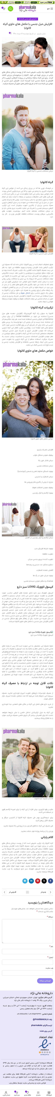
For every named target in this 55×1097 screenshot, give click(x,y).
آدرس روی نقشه (46, 1031)
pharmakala (36, 1025)
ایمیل (50, 957)
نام (51, 946)
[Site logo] (27, 8)
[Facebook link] (50, 881)
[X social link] (44, 881)
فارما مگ (21, 19)
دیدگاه (50, 917)
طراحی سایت (41, 1083)
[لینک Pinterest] (37, 881)
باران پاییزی (41, 34)
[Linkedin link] (31, 881)
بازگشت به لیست (27, 892)
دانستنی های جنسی (31, 19)
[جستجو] (10, 8)
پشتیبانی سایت (28, 1083)
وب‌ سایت (49, 968)
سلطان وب (13, 1083)
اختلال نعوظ (25, 293)
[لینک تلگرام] (25, 881)
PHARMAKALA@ (41, 1019)
